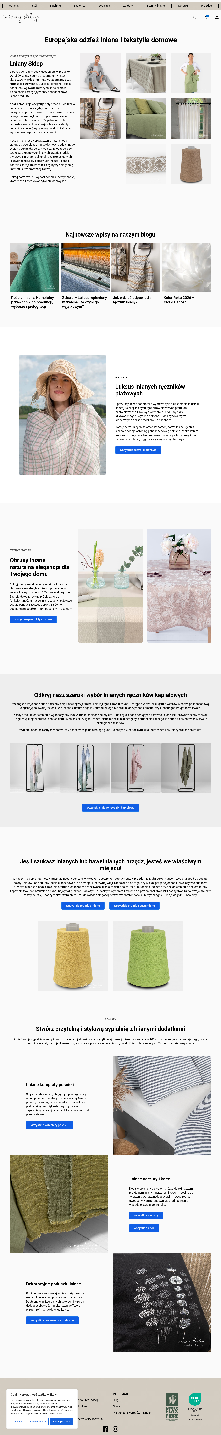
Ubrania (14, 5)
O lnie (116, 1406)
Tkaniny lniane (156, 5)
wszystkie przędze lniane (83, 905)
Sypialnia (104, 5)
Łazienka (79, 5)
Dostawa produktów (74, 1406)
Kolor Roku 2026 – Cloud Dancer (179, 299)
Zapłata (66, 1412)
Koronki (183, 5)
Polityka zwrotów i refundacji (79, 1400)
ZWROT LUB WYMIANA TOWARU (82, 1419)
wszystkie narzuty (146, 1215)
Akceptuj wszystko (61, 1421)
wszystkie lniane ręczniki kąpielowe (110, 807)
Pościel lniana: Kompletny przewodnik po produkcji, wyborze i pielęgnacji (32, 302)
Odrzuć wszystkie (37, 1421)
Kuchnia (55, 5)
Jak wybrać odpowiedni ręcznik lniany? (132, 299)
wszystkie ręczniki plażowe (138, 450)
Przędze (206, 5)
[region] (42, 1409)
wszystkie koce (144, 1228)
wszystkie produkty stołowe (33, 619)
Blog (116, 1400)
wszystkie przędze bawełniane (134, 905)
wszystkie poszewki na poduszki (52, 1320)
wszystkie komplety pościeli (49, 1125)
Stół (34, 5)
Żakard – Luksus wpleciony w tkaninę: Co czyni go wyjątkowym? (84, 302)
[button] (205, 17)
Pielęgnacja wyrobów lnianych (132, 1412)
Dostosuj (17, 1421)
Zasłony (128, 5)
